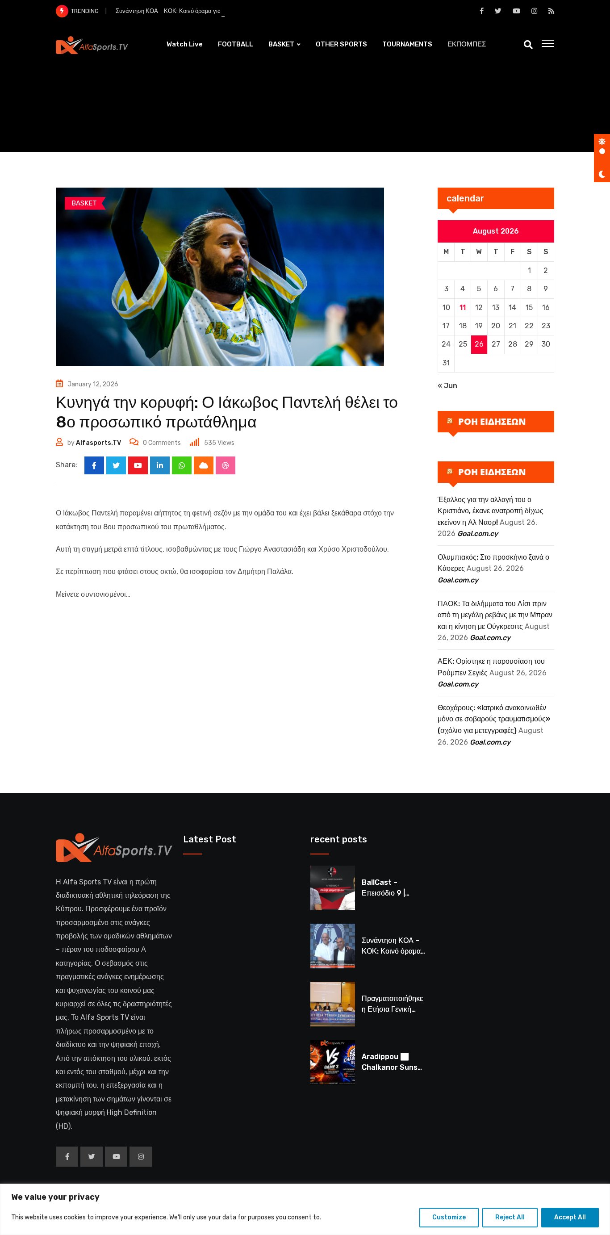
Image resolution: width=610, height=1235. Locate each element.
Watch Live (185, 44)
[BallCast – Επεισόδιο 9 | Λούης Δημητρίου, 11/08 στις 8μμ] (332, 888)
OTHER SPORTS (341, 44)
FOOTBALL (235, 44)
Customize (449, 1217)
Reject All (510, 1217)
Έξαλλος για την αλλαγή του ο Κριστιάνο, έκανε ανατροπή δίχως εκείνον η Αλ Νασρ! (490, 511)
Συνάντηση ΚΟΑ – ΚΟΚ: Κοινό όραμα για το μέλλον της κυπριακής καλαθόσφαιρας (222, 11)
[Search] (528, 44)
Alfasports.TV (98, 443)
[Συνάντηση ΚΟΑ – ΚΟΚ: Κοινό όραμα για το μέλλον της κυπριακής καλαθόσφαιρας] (332, 946)
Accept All (570, 1217)
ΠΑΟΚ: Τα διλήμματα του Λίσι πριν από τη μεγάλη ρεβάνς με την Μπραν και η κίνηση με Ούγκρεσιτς (495, 615)
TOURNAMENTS (407, 44)
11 (463, 307)
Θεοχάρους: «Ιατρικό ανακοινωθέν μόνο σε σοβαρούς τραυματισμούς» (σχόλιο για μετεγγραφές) (494, 719)
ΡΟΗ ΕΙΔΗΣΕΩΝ (492, 421)
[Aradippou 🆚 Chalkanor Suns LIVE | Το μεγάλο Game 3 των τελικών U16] (332, 1062)
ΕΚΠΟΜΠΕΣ (466, 44)
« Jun (447, 385)
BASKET (281, 44)
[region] (305, 1209)
